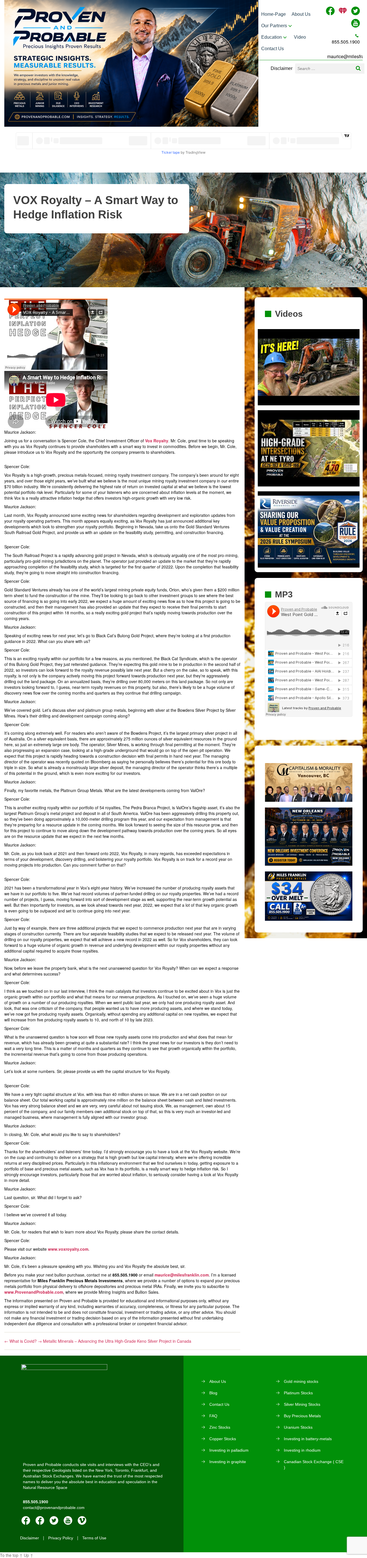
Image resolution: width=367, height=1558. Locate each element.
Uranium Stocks (298, 1427)
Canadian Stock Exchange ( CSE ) (313, 1464)
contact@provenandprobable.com (54, 1507)
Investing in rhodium (302, 1450)
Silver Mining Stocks (302, 1404)
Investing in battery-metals (308, 1438)
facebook (26, 1520)
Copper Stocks (222, 1438)
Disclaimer (281, 68)
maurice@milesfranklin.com (182, 1275)
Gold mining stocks (301, 1381)
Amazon (40, 1520)
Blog (213, 1393)
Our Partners (274, 25)
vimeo (82, 1520)
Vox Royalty (156, 440)
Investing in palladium (229, 1450)
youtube (68, 1520)
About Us (301, 14)
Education (271, 37)
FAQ (213, 1416)
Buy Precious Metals (302, 1416)
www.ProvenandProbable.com (33, 1292)
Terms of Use (94, 1538)
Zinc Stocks (219, 1427)
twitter (54, 1520)
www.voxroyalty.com (68, 1249)
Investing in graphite (227, 1461)
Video (300, 37)
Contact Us (272, 48)
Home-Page (273, 14)
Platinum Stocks (298, 1393)
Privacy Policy (60, 1538)
